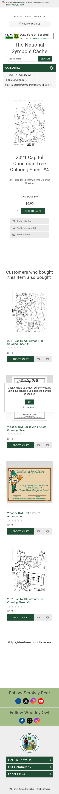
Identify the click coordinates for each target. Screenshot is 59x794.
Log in (28, 17)
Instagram (33, 701)
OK (29, 402)
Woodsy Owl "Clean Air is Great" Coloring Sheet (27, 428)
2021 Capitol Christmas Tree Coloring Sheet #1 (25, 342)
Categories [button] (12, 67)
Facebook (18, 701)
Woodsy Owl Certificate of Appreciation (23, 514)
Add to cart (33, 211)
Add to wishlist (24, 221)
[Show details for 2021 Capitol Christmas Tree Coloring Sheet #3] (29, 570)
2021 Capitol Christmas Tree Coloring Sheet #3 (25, 600)
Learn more (29, 407)
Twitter (26, 701)
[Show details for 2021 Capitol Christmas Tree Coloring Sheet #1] (29, 312)
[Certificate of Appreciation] (29, 484)
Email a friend (23, 234)
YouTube (41, 701)
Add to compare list (26, 228)
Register (18, 17)
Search (45, 58)
